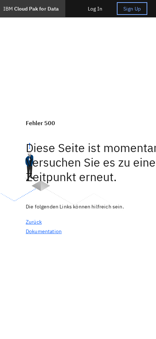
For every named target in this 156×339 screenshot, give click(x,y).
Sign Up (132, 8)
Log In (95, 9)
